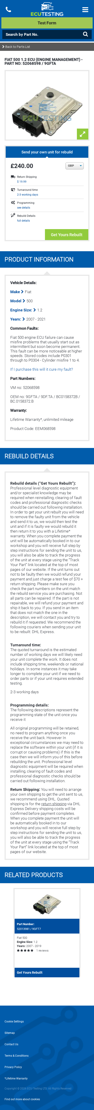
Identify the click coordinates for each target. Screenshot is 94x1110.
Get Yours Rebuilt (66, 234)
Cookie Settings (14, 1021)
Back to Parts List (17, 47)
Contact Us (11, 1044)
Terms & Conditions (17, 1055)
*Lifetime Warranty (16, 1078)
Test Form (47, 23)
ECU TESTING (47, 13)
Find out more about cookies (22, 1099)
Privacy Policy (13, 1067)
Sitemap (10, 1033)
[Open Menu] (85, 9)
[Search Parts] (85, 34)
